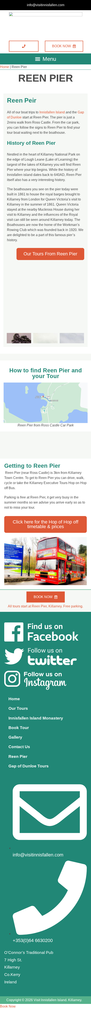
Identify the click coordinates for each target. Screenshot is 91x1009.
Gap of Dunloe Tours (28, 766)
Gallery (15, 737)
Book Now (8, 1006)
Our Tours (18, 708)
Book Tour (18, 727)
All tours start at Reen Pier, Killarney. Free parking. (45, 606)
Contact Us (19, 747)
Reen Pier (17, 756)
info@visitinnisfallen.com (45, 5)
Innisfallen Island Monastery (35, 718)
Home (4, 67)
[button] (46, 58)
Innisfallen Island (52, 112)
